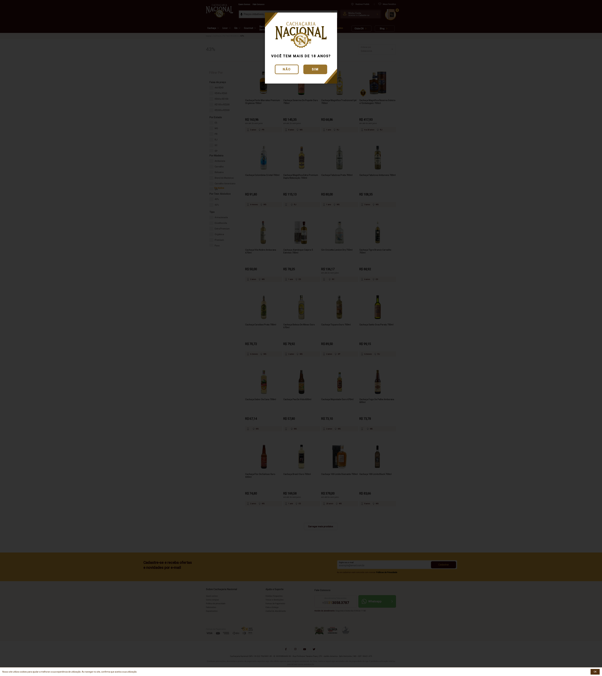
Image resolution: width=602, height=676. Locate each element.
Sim (315, 69)
